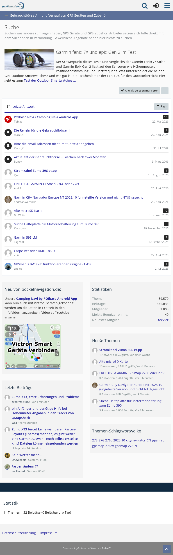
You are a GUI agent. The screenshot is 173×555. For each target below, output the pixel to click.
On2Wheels (19, 460)
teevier (163, 320)
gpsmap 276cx (103, 446)
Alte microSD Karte (113, 361)
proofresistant (21, 402)
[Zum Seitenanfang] (167, 549)
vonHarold (18, 471)
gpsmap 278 (124, 446)
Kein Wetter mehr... (27, 455)
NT (136, 446)
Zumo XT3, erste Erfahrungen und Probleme (46, 397)
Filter (163, 106)
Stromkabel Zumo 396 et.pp (120, 350)
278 (95, 440)
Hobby (16, 448)
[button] (167, 5)
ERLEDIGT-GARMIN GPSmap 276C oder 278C (132, 373)
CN (149, 440)
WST (14, 423)
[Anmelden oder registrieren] (155, 5)
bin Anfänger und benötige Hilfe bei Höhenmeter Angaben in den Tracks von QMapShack (43, 413)
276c (108, 440)
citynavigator (136, 440)
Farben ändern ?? (25, 466)
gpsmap (158, 440)
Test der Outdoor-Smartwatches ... (50, 80)
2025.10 (119, 440)
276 (101, 440)
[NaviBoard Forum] (13, 5)
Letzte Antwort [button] (23, 106)
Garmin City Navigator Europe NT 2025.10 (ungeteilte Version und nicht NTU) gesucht (131, 387)
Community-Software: (87, 548)
